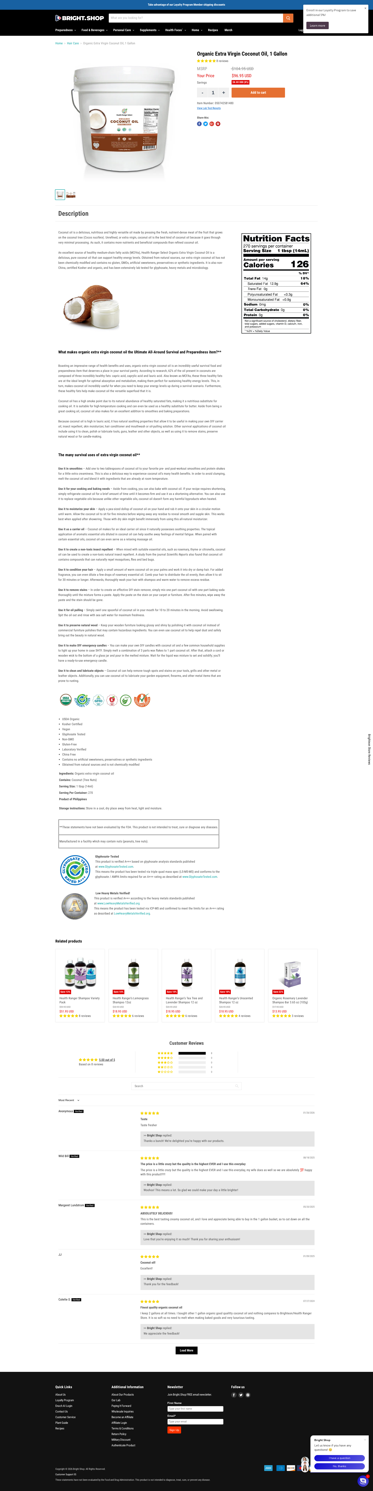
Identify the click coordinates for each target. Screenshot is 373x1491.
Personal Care (122, 30)
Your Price (205, 75)
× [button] (365, 8)
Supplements (148, 30)
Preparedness (64, 30)
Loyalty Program (64, 1400)
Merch (228, 30)
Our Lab (116, 1400)
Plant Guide (61, 1423)
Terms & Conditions (123, 1428)
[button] (206, 61)
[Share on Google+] (211, 123)
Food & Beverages (93, 30)
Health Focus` (174, 30)
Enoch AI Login (63, 1406)
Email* (171, 1415)
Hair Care (73, 43)
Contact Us (61, 1411)
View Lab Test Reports (209, 108)
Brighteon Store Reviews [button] (369, 749)
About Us (60, 1394)
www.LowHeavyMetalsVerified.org (118, 903)
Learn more (317, 25)
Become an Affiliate (122, 1417)
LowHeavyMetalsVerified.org (132, 913)
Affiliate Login (119, 1423)
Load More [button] (186, 1350)
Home (196, 30)
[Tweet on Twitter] (205, 123)
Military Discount (121, 1439)
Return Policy (119, 1434)
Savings (202, 82)
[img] (149, 1113)
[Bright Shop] (79, 18)
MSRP (202, 68)
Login (302, 30)
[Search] (288, 18)
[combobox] (196, 18)
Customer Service (65, 1417)
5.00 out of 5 (107, 1060)
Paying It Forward (121, 1406)
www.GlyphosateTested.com (115, 866)
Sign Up (174, 1430)
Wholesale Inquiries (123, 1411)
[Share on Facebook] (199, 123)
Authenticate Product (123, 1445)
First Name (174, 1403)
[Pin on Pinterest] (218, 123)
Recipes (213, 30)
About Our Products (123, 1394)
